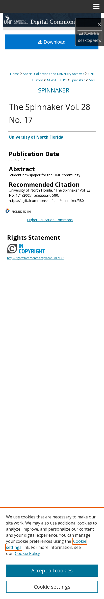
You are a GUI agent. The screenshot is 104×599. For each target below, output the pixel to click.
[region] (52, 553)
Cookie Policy (27, 553)
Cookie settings (52, 586)
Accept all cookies (52, 570)
